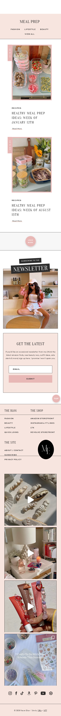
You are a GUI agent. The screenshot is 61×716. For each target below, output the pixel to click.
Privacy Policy (12, 459)
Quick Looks (11, 432)
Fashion (15, 29)
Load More (30, 241)
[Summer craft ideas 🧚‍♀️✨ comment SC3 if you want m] (30, 660)
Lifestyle (30, 29)
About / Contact (13, 450)
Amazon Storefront (42, 418)
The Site (10, 442)
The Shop (36, 410)
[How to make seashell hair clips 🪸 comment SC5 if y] (30, 500)
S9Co (39, 710)
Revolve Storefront (42, 432)
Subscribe (10, 455)
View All (30, 34)
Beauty (44, 29)
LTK (32, 427)
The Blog (10, 410)
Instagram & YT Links (42, 423)
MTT (45, 710)
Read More (17, 128)
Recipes (16, 108)
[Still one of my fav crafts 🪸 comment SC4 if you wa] (30, 606)
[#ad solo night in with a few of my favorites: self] (30, 553)
